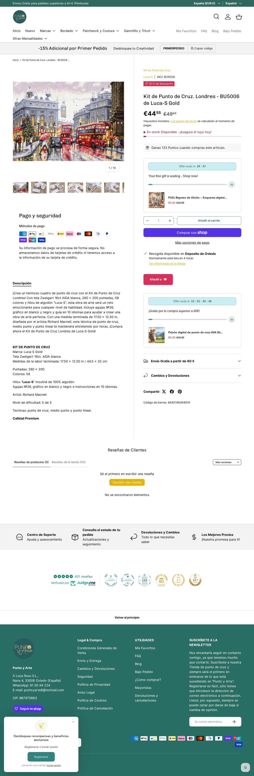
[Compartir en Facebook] (172, 392)
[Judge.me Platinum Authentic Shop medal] (111, 580)
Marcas (45, 31)
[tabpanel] (68, 356)
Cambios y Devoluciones (96, 669)
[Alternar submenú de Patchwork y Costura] (117, 30)
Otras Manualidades (27, 38)
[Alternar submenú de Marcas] (54, 30)
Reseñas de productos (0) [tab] (31, 462)
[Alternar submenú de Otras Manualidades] (45, 38)
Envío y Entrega (89, 661)
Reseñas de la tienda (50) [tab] (69, 462)
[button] (239, 16)
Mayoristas (143, 688)
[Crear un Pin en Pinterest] (180, 392)
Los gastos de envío (184, 121)
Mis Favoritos (186, 31)
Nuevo (30, 31)
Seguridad (85, 677)
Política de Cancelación (95, 708)
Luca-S (148, 76)
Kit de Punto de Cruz (156, 70)
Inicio (17, 31)
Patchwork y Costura (98, 31)
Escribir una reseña (127, 482)
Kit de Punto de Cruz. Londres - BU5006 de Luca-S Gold (46, 59)
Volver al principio (127, 617)
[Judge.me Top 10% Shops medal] (195, 580)
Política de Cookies (92, 700)
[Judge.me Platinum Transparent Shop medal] (127, 580)
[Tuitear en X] (164, 392)
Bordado (66, 31)
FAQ (204, 31)
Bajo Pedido (232, 31)
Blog (215, 31)
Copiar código (203, 48)
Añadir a (156, 279)
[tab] (22, 283)
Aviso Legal (86, 692)
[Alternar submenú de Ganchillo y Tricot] (153, 30)
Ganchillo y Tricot (137, 31)
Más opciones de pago (192, 243)
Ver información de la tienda (167, 263)
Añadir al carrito (209, 220)
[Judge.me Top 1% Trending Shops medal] (178, 580)
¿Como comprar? (148, 680)
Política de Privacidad (93, 684)
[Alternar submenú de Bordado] (76, 30)
